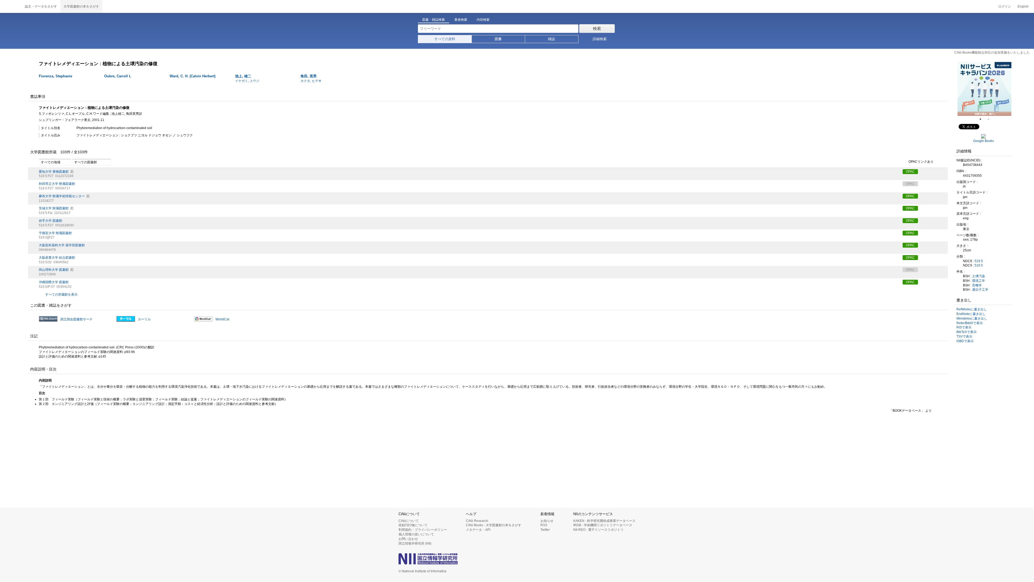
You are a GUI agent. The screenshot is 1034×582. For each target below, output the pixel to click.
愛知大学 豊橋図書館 (54, 172)
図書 (498, 39)
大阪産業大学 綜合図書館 (57, 257)
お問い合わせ (408, 539)
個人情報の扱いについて (416, 534)
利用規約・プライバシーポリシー (423, 530)
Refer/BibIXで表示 (969, 323)
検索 (597, 28)
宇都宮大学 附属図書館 (55, 233)
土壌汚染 (978, 276)
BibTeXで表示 (966, 332)
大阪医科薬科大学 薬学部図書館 (62, 245)
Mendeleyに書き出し (971, 318)
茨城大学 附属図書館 (54, 208)
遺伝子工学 (980, 290)
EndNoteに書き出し (971, 314)
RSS (543, 525)
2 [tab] (990, 119)
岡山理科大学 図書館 (54, 270)
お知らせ (546, 521)
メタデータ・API (478, 530)
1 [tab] (982, 119)
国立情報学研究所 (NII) (415, 543)
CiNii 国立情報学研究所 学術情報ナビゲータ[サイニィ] (11, 6)
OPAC (910, 172)
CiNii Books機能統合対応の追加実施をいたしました (992, 52)
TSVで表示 (964, 336)
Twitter (545, 530)
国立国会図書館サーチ (76, 319)
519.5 (978, 261)
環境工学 (978, 281)
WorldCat (222, 319)
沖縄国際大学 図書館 (54, 282)
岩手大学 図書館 (50, 221)
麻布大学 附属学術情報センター (62, 196)
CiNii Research (477, 521)
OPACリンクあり (921, 162)
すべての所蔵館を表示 (61, 294)
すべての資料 (444, 39)
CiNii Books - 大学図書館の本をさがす (493, 525)
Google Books (983, 141)
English (1023, 6)
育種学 (977, 285)
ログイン (1004, 6)
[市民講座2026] (984, 89)
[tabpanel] (984, 89)
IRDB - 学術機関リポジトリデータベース (602, 525)
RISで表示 (964, 327)
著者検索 (460, 20)
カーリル (144, 319)
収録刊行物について (413, 525)
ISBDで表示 (965, 341)
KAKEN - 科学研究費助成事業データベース (604, 521)
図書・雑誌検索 (433, 20)
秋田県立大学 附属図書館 (57, 184)
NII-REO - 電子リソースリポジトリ (598, 530)
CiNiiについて (409, 521)
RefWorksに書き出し (971, 309)
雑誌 (551, 39)
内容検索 (483, 20)
